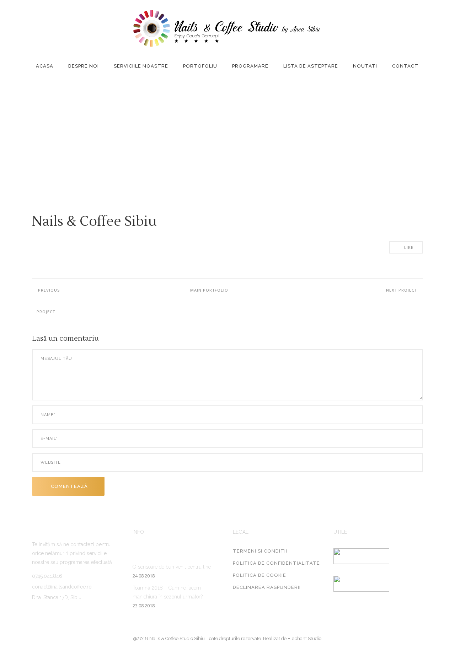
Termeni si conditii (260, 551)
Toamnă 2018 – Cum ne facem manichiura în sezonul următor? (168, 592)
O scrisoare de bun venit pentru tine (172, 567)
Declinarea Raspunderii (267, 587)
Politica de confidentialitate (276, 563)
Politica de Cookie (259, 575)
